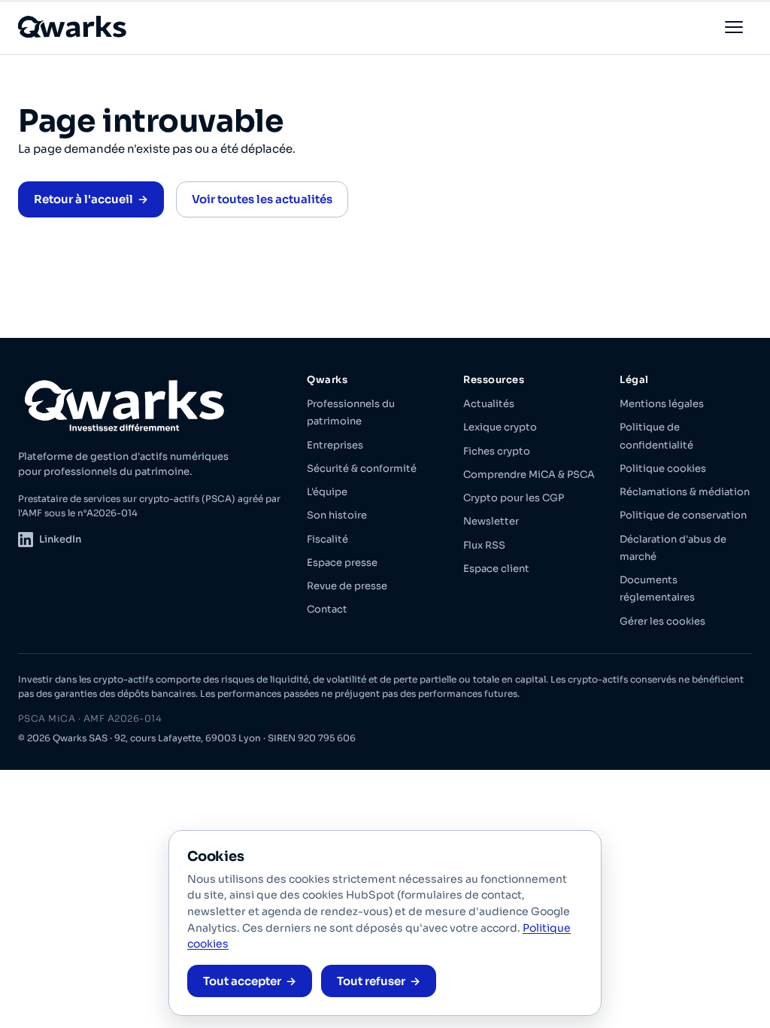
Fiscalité (327, 539)
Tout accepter (242, 981)
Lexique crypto (500, 427)
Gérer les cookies (662, 621)
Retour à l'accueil (83, 199)
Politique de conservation (683, 515)
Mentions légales (662, 403)
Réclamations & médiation (685, 491)
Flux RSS (484, 545)
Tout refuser (371, 981)
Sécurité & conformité (362, 468)
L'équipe (327, 491)
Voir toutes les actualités (262, 199)
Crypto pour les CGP (513, 497)
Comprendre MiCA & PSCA (529, 474)
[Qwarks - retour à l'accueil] (73, 26)
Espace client (496, 568)
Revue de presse (347, 585)
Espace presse (342, 562)
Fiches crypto (496, 451)
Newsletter (491, 521)
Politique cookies (663, 468)
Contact (327, 609)
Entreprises (335, 445)
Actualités (488, 403)
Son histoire (337, 515)
